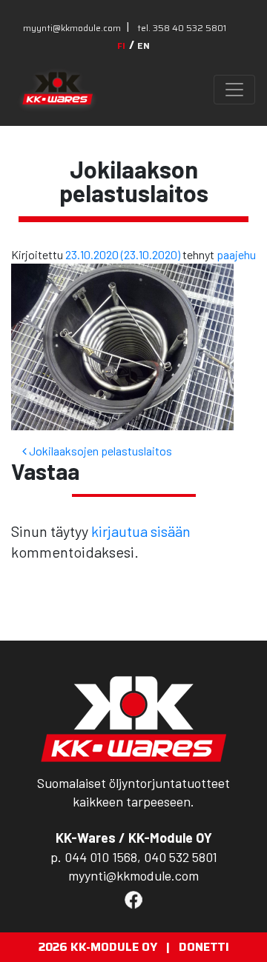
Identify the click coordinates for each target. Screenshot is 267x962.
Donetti (204, 947)
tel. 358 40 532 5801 (181, 28)
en (143, 46)
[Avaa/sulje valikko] (234, 89)
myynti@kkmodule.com (72, 28)
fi (121, 46)
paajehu (236, 254)
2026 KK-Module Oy (98, 947)
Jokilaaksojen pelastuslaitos (99, 451)
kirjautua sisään (141, 531)
